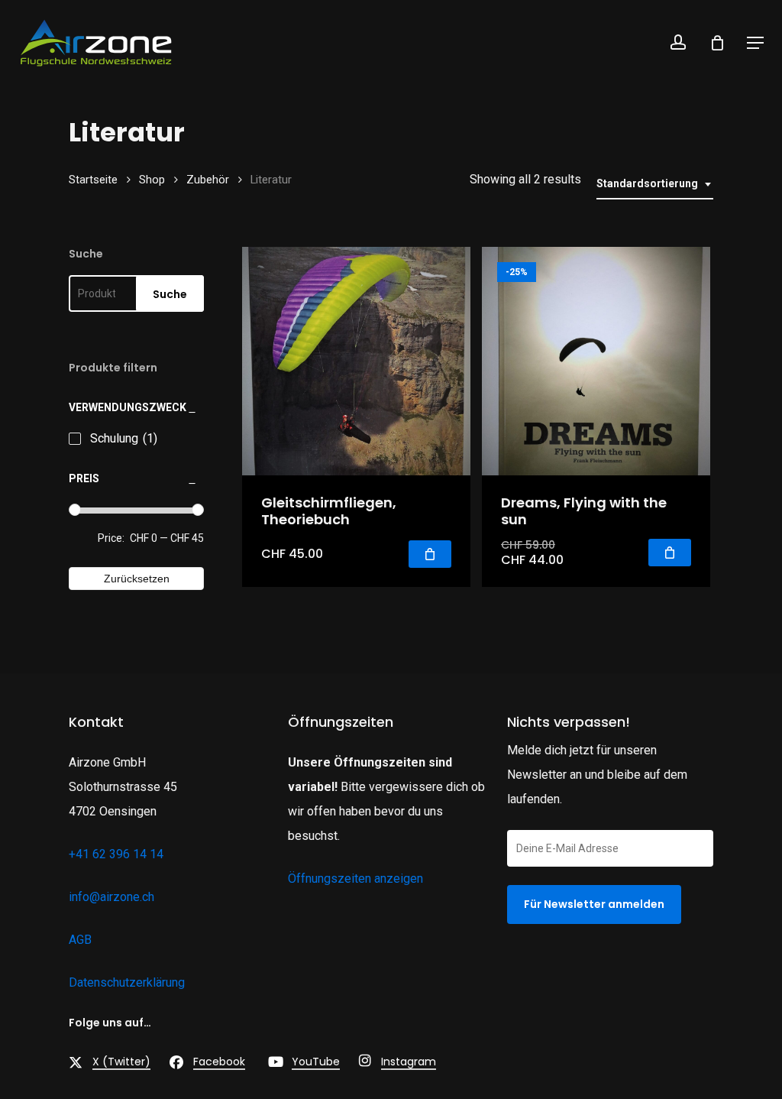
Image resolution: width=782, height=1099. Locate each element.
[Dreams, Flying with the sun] (596, 361)
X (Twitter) (121, 1061)
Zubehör (207, 179)
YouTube (316, 1061)
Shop (152, 179)
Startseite (93, 179)
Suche (170, 294)
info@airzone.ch (111, 897)
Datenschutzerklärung (127, 982)
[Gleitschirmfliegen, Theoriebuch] (356, 361)
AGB (80, 939)
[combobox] (654, 183)
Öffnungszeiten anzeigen (355, 878)
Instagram (408, 1061)
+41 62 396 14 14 (116, 854)
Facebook (219, 1061)
